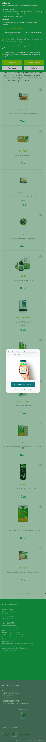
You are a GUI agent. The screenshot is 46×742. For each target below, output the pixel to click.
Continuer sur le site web (23, 390)
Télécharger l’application (23, 384)
